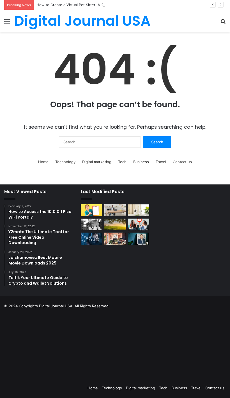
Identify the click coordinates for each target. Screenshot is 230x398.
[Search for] (223, 23)
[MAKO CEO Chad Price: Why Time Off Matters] (138, 238)
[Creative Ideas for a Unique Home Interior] (115, 239)
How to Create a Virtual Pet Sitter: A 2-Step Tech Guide (85, 5)
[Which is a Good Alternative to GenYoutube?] (138, 225)
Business (141, 162)
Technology (65, 162)
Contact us (182, 162)
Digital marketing (96, 162)
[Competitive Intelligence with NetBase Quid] (91, 239)
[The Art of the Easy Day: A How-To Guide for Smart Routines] (115, 210)
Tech (122, 162)
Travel (161, 162)
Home (43, 162)
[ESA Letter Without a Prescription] (91, 210)
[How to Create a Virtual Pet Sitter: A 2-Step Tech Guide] (138, 210)
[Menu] (7, 23)
